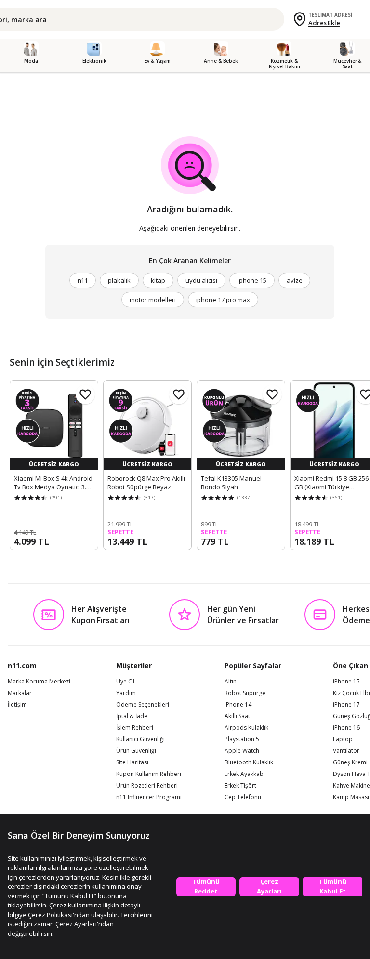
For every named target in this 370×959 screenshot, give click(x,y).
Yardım (126, 693)
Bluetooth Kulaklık (249, 762)
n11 (83, 280)
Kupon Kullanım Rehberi (148, 774)
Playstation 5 (242, 739)
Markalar (20, 693)
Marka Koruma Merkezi (39, 681)
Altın (231, 681)
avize (295, 280)
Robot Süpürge (245, 693)
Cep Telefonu (243, 797)
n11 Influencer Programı (149, 797)
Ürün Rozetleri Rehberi (147, 785)
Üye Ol (125, 681)
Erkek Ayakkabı (245, 774)
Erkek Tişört (240, 785)
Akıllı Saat (237, 716)
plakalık (119, 280)
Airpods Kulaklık (246, 728)
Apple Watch (242, 751)
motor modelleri (152, 299)
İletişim (17, 705)
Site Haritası (132, 762)
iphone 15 (252, 280)
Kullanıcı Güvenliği (140, 739)
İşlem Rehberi (134, 728)
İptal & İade (131, 716)
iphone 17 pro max (223, 299)
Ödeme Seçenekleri (142, 705)
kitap (158, 280)
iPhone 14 (238, 705)
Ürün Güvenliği (136, 751)
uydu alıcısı (201, 280)
